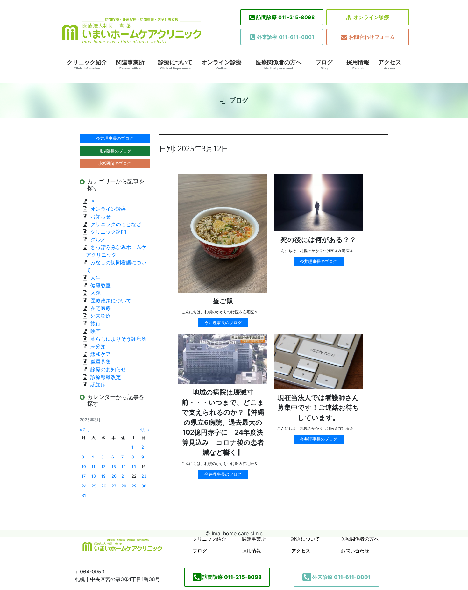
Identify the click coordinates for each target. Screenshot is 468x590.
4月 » (144, 429)
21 (123, 476)
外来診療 (100, 316)
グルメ (98, 239)
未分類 (98, 346)
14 (123, 466)
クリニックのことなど (115, 224)
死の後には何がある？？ (318, 240)
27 (113, 486)
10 (84, 466)
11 (93, 466)
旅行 (95, 323)
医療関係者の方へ (278, 64)
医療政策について (110, 300)
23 (143, 476)
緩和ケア (103, 354)
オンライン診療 (371, 17)
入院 (95, 293)
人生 (95, 277)
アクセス (389, 64)
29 (134, 486)
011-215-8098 (285, 17)
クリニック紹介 (87, 64)
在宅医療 (100, 308)
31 (84, 495)
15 (133, 466)
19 (103, 476)
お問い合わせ (355, 551)
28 (123, 486)
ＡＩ (95, 201)
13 (113, 466)
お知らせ (100, 216)
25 (93, 486)
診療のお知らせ (108, 369)
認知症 (98, 384)
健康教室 (100, 285)
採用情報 (357, 64)
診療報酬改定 (105, 377)
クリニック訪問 (108, 232)
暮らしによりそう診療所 (118, 339)
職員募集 (100, 362)
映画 (95, 331)
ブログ (324, 64)
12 (103, 466)
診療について (175, 64)
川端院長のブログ (114, 150)
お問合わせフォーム (372, 37)
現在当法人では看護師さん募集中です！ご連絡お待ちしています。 (318, 408)
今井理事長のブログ (223, 322)
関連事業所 (130, 64)
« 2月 (85, 429)
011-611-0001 (285, 37)
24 (84, 486)
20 (114, 476)
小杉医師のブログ (114, 163)
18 (93, 476)
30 (143, 486)
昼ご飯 (223, 301)
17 (84, 476)
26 (103, 486)
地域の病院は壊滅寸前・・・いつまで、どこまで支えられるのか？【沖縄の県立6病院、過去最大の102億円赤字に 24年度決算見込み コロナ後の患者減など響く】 (223, 422)
